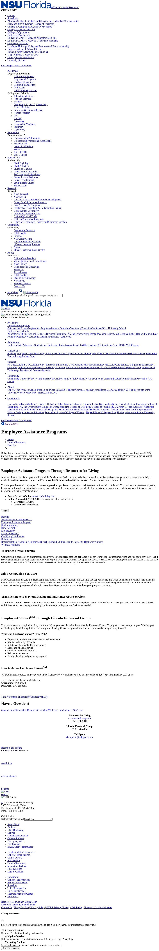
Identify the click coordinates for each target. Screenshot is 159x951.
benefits (5, 788)
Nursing (18, 118)
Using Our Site (21, 907)
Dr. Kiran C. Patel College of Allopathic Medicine (32, 38)
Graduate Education (23, 82)
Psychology (19, 129)
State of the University (25, 278)
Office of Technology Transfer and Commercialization (40, 222)
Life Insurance (8, 530)
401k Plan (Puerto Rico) (34, 542)
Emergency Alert (15, 841)
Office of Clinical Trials (25, 216)
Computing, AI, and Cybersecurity (31, 104)
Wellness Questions (57, 710)
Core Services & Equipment (27, 205)
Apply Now (26, 65)
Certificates (19, 87)
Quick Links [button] (13, 398)
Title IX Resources (16, 888)
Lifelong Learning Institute (27, 244)
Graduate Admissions (17, 43)
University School (16, 60)
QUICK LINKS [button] (9, 10)
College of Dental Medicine (21, 29)
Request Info (13, 65)
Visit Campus (20, 154)
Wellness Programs (10, 544)
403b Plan (51, 542)
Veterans (18, 149)
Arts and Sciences (22, 98)
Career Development (24, 180)
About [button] (10, 252)
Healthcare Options (93, 542)
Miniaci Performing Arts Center (29, 250)
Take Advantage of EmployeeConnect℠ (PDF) (24, 696)
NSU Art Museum (23, 238)
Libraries (18, 236)
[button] (22, 292)
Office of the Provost (24, 76)
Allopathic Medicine (24, 96)
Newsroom (19, 280)
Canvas (11, 15)
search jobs (6, 763)
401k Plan (17, 542)
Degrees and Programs (25, 79)
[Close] (2, 920)
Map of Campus (15, 871)
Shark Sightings (21, 163)
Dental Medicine (22, 107)
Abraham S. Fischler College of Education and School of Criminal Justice (43, 21)
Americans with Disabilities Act (16, 519)
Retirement (6, 542)
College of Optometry (18, 32)
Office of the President (25, 258)
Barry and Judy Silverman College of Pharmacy (30, 24)
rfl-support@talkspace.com (79, 737)
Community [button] (13, 224)
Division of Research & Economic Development (37, 199)
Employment (13, 844)
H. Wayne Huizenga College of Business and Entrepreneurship (38, 46)
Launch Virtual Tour (27, 901)
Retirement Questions (37, 710)
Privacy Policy (37, 907)
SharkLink (12, 18)
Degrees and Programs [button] (18, 325)
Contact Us (19, 286)
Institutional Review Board (27, 213)
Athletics (11, 827)
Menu (4, 511)
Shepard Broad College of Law (22, 54)
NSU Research (21, 194)
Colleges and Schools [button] (18, 331)
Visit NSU (12, 896)
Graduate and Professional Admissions (32, 140)
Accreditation (20, 272)
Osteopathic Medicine (24, 124)
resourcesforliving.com (44, 496)
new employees (8, 776)
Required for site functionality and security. (22, 932)
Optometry (19, 121)
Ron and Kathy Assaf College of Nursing (27, 52)
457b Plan (61, 542)
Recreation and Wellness (26, 177)
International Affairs (23, 146)
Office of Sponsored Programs (28, 219)
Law (16, 115)
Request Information (17, 882)
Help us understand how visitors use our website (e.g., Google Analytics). (37, 937)
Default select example (12, 819)
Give (3, 65)
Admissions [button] (13, 132)
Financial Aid (20, 143)
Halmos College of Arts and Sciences (25, 49)
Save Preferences (10, 948)
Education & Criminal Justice (28, 110)
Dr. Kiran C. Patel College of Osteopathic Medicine (32, 40)
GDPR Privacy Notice (57, 907)
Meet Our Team (75, 710)
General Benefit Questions (14, 710)
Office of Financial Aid (18, 855)
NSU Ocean (20, 196)
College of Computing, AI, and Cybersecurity (29, 26)
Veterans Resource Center (20, 893)
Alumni (17, 247)
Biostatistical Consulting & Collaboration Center (37, 208)
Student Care (20, 185)
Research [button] (11, 188)
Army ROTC (20, 152)
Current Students (15, 838)
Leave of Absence (10, 533)
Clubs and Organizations (26, 171)
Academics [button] (12, 70)
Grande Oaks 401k (75, 542)
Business (18, 101)
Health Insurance (9, 525)
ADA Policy (76, 907)
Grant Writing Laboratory (26, 210)
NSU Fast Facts (21, 275)
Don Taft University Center (27, 241)
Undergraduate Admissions (20, 57)
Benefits (11, 445)
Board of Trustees (22, 283)
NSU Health (20, 233)
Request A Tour (9, 901)
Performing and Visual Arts (27, 174)
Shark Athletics (21, 166)
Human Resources (16, 442)
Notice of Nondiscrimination (98, 907)
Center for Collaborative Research (30, 202)
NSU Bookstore (15, 830)
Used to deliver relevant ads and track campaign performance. (31, 943)
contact (4, 794)
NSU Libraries (14, 869)
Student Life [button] (13, 157)
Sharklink (12, 885)
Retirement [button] (6, 539)
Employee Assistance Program (16, 522)
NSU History (20, 264)
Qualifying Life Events (12, 536)
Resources (19, 269)
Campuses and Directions (26, 266)
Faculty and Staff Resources (21, 852)
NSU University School (25, 90)
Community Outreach (24, 230)
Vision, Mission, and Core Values (30, 261)
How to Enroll (8, 528)
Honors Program (22, 112)
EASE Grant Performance (20, 846)
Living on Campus (23, 168)
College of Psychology (18, 35)
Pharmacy (18, 126)
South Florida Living (24, 182)
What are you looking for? (20, 295)
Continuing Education (24, 84)
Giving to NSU (15, 857)
